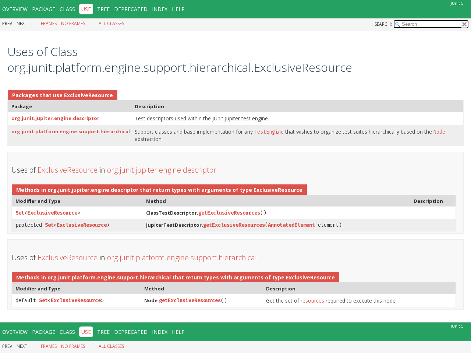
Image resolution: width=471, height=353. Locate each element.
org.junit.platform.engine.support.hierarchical (70, 131)
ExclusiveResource (88, 95)
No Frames (73, 23)
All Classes (111, 23)
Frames (49, 23)
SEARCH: (383, 24)
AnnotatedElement (291, 225)
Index (159, 9)
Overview (15, 9)
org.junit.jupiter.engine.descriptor (55, 118)
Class (67, 9)
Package (43, 9)
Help (178, 9)
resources (312, 300)
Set (19, 213)
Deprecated (131, 9)
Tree (103, 9)
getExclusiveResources (229, 213)
